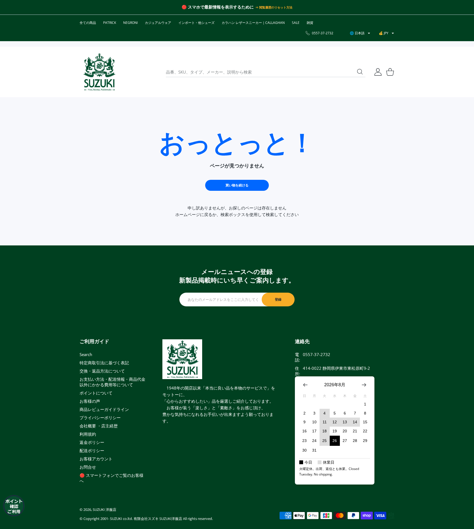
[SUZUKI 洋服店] (99, 72)
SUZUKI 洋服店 (104, 509)
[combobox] (265, 72)
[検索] (359, 71)
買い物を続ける (237, 185)
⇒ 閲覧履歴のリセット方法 (273, 7)
